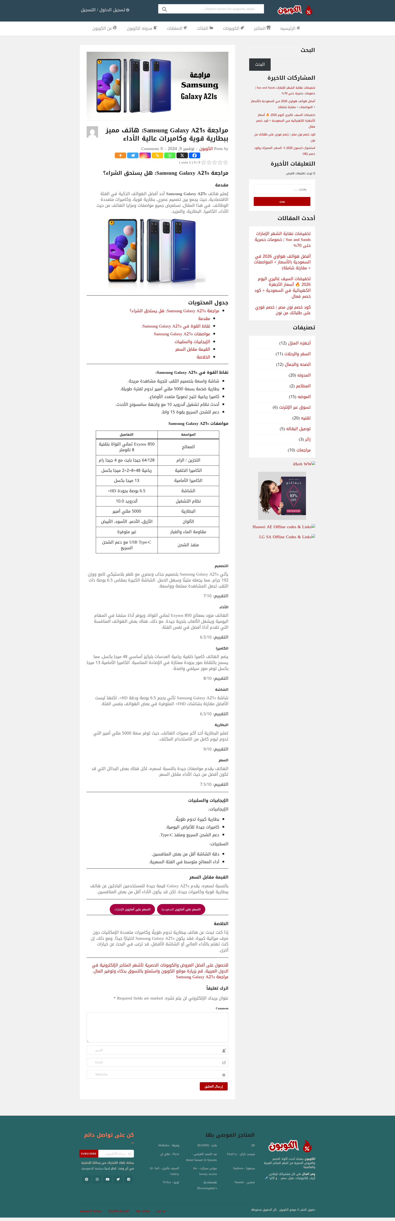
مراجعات (303, 450)
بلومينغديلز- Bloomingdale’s (207, 1185)
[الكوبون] (293, 11)
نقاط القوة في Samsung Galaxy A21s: (175, 326)
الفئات (202, 28)
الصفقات (174, 28)
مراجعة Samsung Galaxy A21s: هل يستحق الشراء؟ (174, 311)
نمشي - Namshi (245, 1182)
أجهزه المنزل (299, 343)
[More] (120, 155)
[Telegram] (133, 155)
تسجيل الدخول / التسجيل (103, 10)
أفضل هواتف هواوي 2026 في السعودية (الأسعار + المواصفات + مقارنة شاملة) (283, 104)
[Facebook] (194, 155)
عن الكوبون (102, 28)
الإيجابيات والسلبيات (192, 342)
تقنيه (306, 418)
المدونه (304, 375)
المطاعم (303, 386)
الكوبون (206, 149)
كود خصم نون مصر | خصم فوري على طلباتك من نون (283, 310)
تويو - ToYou (171, 1182)
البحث (308, 50)
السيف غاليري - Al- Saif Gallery (164, 1171)
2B (253, 1145)
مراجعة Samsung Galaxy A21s (202, 977)
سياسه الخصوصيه (91, 1211)
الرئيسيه (287, 28)
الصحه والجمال (298, 364)
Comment (222, 1008)
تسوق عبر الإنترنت (295, 407)
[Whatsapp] (170, 155)
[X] (182, 155)
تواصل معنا (143, 1211)
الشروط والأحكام (118, 1211)
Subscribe (88, 1153)
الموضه (304, 397)
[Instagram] (145, 155)
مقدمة (204, 318)
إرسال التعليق (214, 1086)
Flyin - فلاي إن (169, 1154)
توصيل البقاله (298, 429)
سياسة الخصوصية (93, 1168)
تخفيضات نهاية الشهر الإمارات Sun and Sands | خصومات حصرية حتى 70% (285, 90)
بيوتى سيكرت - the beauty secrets (205, 1171)
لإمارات (132, 909)
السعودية (181, 909)
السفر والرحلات (297, 354)
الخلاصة (203, 357)
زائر (308, 439)
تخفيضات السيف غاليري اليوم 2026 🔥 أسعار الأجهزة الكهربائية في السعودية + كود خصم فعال (285, 120)
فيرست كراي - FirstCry (241, 1154)
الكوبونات (231, 28)
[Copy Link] (157, 155)
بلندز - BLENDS (207, 1145)
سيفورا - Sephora (244, 1168)
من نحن (160, 1211)
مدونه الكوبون (139, 28)
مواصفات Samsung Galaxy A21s (182, 334)
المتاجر (260, 28)
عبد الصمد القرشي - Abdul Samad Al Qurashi (201, 1157)
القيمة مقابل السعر (192, 349)
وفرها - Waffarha (168, 1145)
